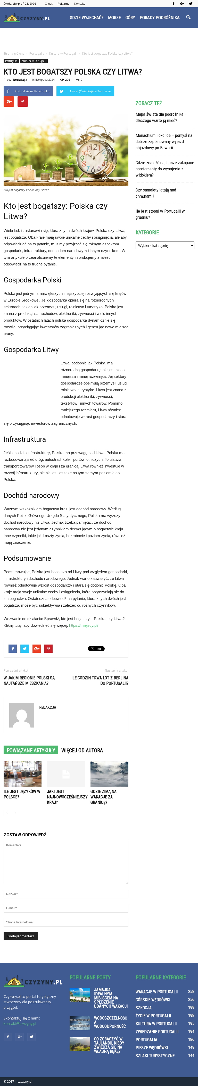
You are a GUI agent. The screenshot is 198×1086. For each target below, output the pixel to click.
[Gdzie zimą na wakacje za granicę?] (109, 774)
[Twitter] (190, 3)
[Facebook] (173, 3)
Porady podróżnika (160, 17)
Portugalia (11, 61)
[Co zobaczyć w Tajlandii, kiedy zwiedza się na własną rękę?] (80, 1044)
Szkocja (144, 1007)
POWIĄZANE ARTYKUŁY (31, 750)
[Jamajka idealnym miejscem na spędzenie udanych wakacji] (80, 995)
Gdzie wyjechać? (86, 17)
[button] (188, 17)
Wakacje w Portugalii (157, 991)
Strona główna (14, 53)
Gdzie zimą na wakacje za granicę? (103, 797)
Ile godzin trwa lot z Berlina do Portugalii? (99, 680)
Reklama (63, 3)
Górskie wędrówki (153, 999)
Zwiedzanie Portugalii (157, 1031)
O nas (49, 3)
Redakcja (20, 79)
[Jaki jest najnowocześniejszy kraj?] (66, 774)
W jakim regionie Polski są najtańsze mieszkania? (29, 680)
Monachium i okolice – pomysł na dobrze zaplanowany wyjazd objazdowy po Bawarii (164, 141)
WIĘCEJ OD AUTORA (82, 750)
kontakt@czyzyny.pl (20, 1023)
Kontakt (79, 3)
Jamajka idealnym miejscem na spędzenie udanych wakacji (111, 998)
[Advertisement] (99, 39)
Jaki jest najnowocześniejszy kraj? (67, 797)
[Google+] (182, 3)
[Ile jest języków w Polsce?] (23, 774)
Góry (130, 17)
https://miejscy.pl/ (83, 625)
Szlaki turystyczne (155, 1055)
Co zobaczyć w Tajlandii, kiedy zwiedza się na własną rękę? (109, 1045)
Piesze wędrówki (152, 1047)
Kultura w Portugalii (34, 61)
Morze (114, 17)
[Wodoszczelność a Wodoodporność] (80, 1023)
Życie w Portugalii (153, 1015)
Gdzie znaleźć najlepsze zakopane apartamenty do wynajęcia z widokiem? (165, 169)
